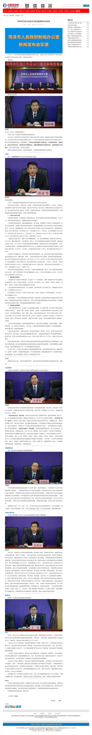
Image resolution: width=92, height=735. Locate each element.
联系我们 (38, 724)
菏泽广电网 (53, 715)
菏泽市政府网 (15, 715)
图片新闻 (38, 11)
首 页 (5, 11)
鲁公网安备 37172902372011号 (55, 729)
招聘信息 (43, 724)
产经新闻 (66, 11)
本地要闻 (10, 11)
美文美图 (72, 11)
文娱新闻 (60, 11)
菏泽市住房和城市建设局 (51, 717)
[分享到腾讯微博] (17, 707)
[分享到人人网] (20, 707)
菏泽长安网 (47, 715)
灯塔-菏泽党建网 (39, 715)
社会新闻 (27, 11)
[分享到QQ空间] (11, 707)
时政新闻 (49, 11)
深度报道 (15, 11)
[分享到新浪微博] (14, 707)
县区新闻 (32, 11)
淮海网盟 (50, 713)
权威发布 (21, 11)
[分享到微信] (9, 707)
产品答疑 (59, 724)
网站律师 (48, 724)
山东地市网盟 (57, 713)
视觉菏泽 (43, 11)
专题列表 (77, 11)
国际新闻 (55, 11)
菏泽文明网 (22, 715)
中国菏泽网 (11, 15)
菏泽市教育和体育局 (62, 715)
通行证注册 (54, 724)
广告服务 (32, 724)
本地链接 (42, 713)
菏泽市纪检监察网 (30, 715)
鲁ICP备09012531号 (40, 729)
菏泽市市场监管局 (39, 717)
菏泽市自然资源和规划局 (74, 715)
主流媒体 (34, 713)
